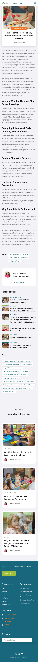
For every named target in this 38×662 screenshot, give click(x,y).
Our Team (5, 598)
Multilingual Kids (8, 388)
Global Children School (10, 375)
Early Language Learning (11, 371)
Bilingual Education (9, 361)
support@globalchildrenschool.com (14, 615)
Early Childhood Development (18, 258)
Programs (4, 591)
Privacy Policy (6, 604)
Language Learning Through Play (13, 381)
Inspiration (23, 375)
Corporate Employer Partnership (26, 596)
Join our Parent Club (26, 591)
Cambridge (7, 621)
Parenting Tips (21, 388)
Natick (6, 628)
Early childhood (14, 254)
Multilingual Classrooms (10, 385)
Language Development (10, 378)
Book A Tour (17, 3)
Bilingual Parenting (24, 361)
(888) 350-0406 (9, 618)
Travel (30, 388)
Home (3, 588)
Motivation (30, 381)
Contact (4, 601)
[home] (5, 3)
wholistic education (15, 261)
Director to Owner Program (28, 600)
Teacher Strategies (19, 28)
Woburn (6, 624)
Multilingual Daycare (27, 385)
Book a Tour (8, 573)
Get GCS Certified (25, 603)
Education (25, 254)
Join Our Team (24, 588)
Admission (5, 595)
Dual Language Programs (11, 364)
